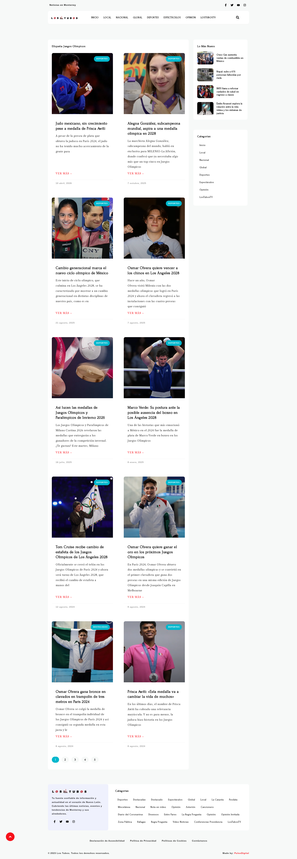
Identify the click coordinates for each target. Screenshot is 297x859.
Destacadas (139, 799)
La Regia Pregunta (191, 814)
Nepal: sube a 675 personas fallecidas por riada (229, 74)
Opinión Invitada (230, 814)
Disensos (153, 814)
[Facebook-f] (225, 5)
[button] (237, 17)
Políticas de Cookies (174, 841)
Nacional (122, 17)
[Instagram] (245, 5)
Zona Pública (125, 822)
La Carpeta (218, 799)
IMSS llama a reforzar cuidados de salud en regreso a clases (228, 91)
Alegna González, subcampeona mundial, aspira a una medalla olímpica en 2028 (154, 128)
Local (107, 17)
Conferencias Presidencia (208, 822)
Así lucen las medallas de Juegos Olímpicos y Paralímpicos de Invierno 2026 (80, 412)
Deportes (153, 17)
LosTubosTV (208, 17)
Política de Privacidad (143, 841)
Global (137, 17)
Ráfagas (141, 822)
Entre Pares (170, 814)
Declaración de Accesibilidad (107, 841)
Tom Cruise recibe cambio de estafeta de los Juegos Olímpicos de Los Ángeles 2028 (82, 552)
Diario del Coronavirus (130, 814)
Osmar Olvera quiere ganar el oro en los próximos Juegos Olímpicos (152, 552)
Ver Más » (64, 173)
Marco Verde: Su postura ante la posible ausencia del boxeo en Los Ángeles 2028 (154, 412)
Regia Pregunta (159, 822)
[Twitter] (232, 5)
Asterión (190, 807)
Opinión (191, 17)
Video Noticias (181, 822)
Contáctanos (199, 841)
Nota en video (158, 807)
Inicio (95, 17)
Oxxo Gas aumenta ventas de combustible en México (230, 58)
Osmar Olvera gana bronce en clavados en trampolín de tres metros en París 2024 (81, 697)
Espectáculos (172, 17)
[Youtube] (238, 5)
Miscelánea (124, 807)
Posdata (233, 799)
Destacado (157, 799)
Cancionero (207, 807)
